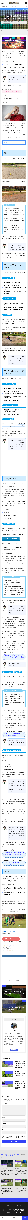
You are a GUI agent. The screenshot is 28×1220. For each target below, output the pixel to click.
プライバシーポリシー (13, 6)
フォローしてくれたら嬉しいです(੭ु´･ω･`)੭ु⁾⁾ (12, 941)
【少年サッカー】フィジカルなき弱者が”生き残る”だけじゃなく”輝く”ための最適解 (21, 1173)
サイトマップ (10, 1205)
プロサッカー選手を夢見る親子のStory (18, 1209)
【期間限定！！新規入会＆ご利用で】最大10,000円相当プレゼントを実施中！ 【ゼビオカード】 (13, 657)
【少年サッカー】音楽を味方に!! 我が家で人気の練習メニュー (20, 1074)
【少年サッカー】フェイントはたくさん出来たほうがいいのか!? (21, 1190)
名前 (3, 1117)
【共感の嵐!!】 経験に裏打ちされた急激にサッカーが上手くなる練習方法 (20, 1064)
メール (4, 1123)
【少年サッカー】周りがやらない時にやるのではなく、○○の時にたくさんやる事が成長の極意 (7, 1173)
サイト (3, 1129)
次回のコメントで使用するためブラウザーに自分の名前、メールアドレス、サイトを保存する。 (13, 1137)
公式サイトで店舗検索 (11, 538)
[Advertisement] (14, 461)
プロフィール (4, 6)
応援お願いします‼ (6, 933)
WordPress (18, 1212)
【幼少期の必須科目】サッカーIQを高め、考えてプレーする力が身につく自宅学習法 (20, 1085)
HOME (3, 30)
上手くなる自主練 (7, 23)
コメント (4, 1103)
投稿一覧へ (13, 1049)
